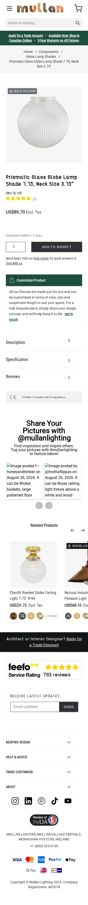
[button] (25, 481)
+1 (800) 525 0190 (44, 846)
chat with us (14, 263)
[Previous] (74, 530)
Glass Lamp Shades (41, 56)
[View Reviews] (44, 199)
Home (28, 52)
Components (48, 52)
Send (69, 707)
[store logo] (40, 7)
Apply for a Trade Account (26, 36)
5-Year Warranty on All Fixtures (58, 40)
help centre (41, 258)
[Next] (84, 530)
